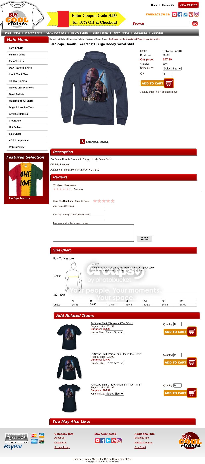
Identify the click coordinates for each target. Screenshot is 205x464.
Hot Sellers (15, 127)
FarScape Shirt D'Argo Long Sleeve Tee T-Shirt (116, 354)
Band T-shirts (100, 32)
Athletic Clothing (18, 114)
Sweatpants (140, 32)
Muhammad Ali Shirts (21, 100)
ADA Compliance (19, 140)
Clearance (157, 32)
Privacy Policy (62, 447)
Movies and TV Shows (21, 87)
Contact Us (168, 5)
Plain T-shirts (12, 32)
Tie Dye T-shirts (79, 32)
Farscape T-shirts (76, 39)
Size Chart (15, 134)
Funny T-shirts (121, 32)
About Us (59, 437)
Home (154, 5)
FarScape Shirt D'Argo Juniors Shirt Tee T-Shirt (116, 384)
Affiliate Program (143, 442)
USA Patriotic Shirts (20, 67)
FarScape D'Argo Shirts (96, 39)
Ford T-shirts (16, 48)
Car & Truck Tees (56, 32)
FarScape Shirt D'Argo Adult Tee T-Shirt (112, 323)
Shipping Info (141, 437)
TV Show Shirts (33, 32)
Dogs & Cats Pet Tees (21, 107)
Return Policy (16, 147)
